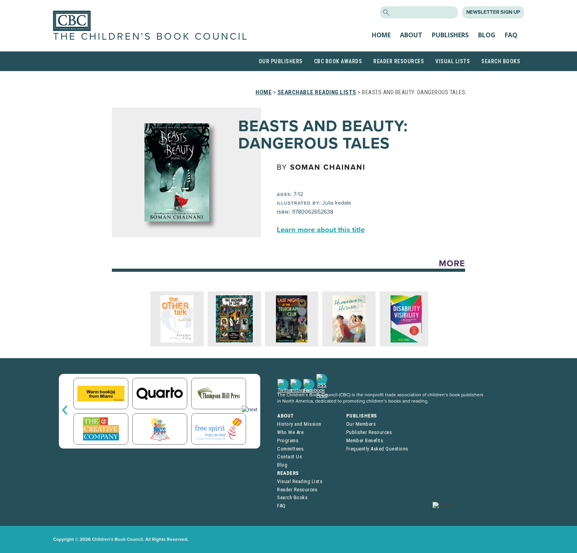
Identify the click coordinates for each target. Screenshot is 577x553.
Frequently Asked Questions (377, 449)
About (411, 35)
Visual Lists (452, 61)
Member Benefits (364, 440)
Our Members (361, 424)
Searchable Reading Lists (317, 92)
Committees (290, 449)
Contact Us (289, 457)
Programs (287, 440)
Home (381, 35)
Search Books (500, 61)
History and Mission (299, 424)
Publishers (450, 35)
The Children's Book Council (150, 36)
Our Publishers (281, 61)
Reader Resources (398, 61)
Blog (486, 35)
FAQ (511, 35)
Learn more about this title (321, 229)
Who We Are (290, 432)
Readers (288, 473)
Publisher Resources (369, 432)
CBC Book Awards (338, 61)
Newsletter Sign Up (493, 12)
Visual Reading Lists (299, 481)
